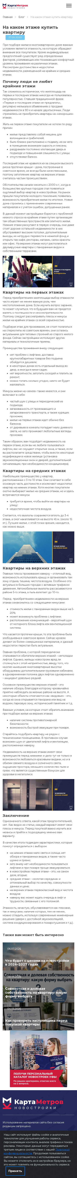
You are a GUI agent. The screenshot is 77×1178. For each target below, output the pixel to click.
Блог (21, 17)
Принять (15, 1171)
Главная (8, 17)
